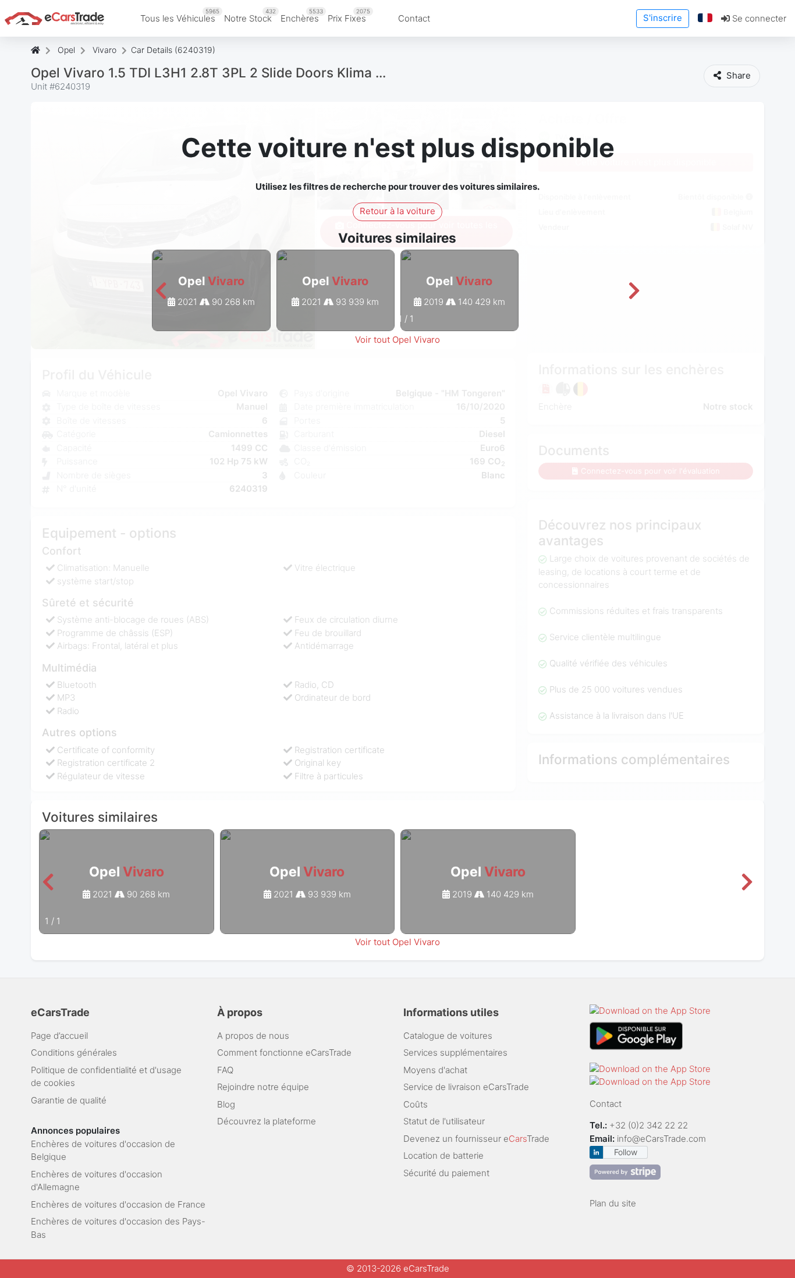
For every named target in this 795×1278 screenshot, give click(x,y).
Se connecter (758, 18)
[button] (705, 18)
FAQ (225, 1069)
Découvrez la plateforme (266, 1121)
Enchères (302, 16)
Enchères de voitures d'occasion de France (118, 1204)
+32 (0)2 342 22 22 (649, 1125)
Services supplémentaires (455, 1052)
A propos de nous (253, 1035)
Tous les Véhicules (179, 16)
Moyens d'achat (435, 1069)
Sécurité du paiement (446, 1172)
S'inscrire (662, 17)
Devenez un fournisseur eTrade (476, 1138)
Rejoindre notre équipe (263, 1086)
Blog (226, 1104)
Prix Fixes (349, 16)
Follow (625, 1152)
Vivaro (104, 50)
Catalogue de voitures (447, 1035)
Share (737, 75)
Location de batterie (443, 1155)
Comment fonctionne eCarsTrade (284, 1052)
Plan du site (613, 1203)
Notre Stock (250, 16)
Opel (66, 50)
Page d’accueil (59, 1035)
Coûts (415, 1104)
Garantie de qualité (69, 1100)
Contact (414, 18)
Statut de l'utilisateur (444, 1121)
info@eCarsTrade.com (661, 1138)
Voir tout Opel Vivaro (397, 339)
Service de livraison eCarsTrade (466, 1086)
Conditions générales (74, 1052)
